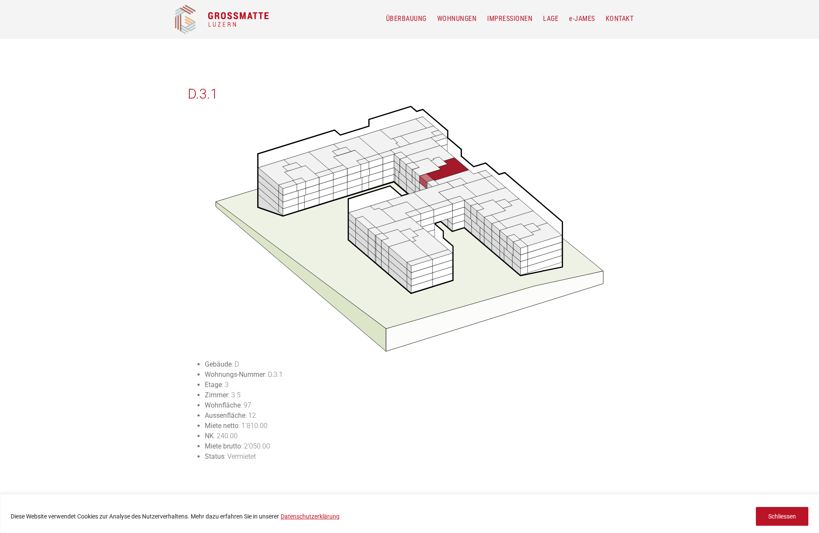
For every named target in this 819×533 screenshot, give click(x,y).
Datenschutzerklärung (310, 516)
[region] (409, 513)
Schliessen (782, 516)
